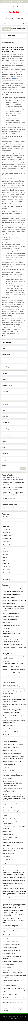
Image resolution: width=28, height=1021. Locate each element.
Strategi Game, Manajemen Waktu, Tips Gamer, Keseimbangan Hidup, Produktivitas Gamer (13, 920)
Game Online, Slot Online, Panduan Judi (13, 644)
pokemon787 (6, 845)
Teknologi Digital (7, 967)
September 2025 (7, 545)
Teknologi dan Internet (8, 964)
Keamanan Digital (7, 696)
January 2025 (6, 570)
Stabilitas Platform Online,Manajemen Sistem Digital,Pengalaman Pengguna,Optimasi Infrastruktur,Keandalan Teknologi (14, 905)
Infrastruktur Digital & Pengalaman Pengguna (14, 669)
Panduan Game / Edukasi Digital (11, 747)
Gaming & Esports (7, 650)
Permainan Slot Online (8, 834)
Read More (4, 335)
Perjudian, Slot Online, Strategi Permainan (13, 811)
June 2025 (5, 554)
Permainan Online (7, 831)
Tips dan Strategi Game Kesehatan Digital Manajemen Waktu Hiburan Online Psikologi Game (14, 990)
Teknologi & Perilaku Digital (10, 953)
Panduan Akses (7, 735)
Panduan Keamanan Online (9, 750)
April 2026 (5, 523)
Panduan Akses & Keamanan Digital (12, 738)
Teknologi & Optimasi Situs (10, 947)
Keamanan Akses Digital (9, 682)
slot (4, 348)
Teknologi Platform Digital (9, 985)
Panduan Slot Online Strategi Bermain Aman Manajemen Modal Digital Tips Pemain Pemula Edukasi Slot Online (14, 783)
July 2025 (5, 551)
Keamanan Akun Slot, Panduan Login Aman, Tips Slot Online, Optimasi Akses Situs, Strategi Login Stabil (14, 691)
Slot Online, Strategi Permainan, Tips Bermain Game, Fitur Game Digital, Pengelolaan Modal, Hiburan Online (14, 893)
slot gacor (5, 379)
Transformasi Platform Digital (10, 995)
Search (4, 465)
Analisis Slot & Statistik (9, 597)
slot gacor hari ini (7, 354)
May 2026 (5, 520)
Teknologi (5, 938)
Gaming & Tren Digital (8, 654)
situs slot (5, 391)
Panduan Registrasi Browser (10, 771)
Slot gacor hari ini (7, 385)
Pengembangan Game (8, 807)
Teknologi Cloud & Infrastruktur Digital (12, 961)
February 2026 (6, 529)
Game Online (6, 636)
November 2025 (7, 538)
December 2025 (7, 535)
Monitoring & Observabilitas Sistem (12, 732)
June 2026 (5, 517)
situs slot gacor (7, 367)
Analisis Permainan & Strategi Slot (11, 594)
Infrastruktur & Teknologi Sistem (11, 666)
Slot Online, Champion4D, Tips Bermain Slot (14, 877)
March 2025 (6, 563)
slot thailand (6, 422)
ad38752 (6, 54)
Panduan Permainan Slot (9, 764)
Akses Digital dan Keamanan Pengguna (12, 588)
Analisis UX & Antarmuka (9, 603)
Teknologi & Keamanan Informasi (11, 944)
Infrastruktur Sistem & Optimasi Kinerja (12, 673)
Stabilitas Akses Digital (9, 901)
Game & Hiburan (7, 628)
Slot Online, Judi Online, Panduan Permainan (14, 880)
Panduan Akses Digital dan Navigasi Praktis (14, 744)
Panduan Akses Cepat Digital (10, 741)
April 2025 (5, 560)
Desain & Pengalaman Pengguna (11, 616)
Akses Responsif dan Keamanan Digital (13, 591)
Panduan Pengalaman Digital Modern (12, 761)
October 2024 (6, 579)
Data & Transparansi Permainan (11, 613)
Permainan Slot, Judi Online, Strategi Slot (13, 842)
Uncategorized (6, 1005)
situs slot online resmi (8, 859)
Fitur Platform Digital (8, 622)
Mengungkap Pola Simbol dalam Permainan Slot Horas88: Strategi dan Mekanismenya (13, 49)
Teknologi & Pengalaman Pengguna (12, 950)
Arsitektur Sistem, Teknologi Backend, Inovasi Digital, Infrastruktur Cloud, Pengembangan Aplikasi (14, 608)
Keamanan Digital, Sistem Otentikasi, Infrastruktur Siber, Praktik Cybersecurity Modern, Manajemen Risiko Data (13, 711)
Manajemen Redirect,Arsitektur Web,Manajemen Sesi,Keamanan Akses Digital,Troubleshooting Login (13, 727)
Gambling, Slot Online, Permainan (11, 625)
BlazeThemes (17, 1018)
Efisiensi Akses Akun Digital (10, 619)
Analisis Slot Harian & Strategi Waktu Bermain (14, 600)
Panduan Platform (7, 767)
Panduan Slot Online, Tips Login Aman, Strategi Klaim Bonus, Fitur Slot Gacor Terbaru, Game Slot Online (12, 790)
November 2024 (7, 576)
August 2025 (6, 548)
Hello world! (21, 507)
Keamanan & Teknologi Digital (10, 679)
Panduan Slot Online (8, 778)
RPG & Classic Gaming (8, 853)
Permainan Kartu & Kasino (9, 819)
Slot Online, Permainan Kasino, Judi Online (13, 888)
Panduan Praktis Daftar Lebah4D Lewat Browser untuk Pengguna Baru (12, 1)
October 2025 (6, 541)
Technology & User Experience (10, 935)
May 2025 (5, 557)
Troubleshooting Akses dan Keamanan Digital (14, 998)
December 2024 (7, 573)
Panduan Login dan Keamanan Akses (12, 753)
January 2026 (6, 532)
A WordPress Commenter (9, 507)
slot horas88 (15, 78)
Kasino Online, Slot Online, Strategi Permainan (14, 676)
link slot (5, 373)
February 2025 (6, 566)
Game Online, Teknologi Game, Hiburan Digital (14, 647)
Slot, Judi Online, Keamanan (10, 898)
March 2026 (6, 526)
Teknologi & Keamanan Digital (10, 941)
